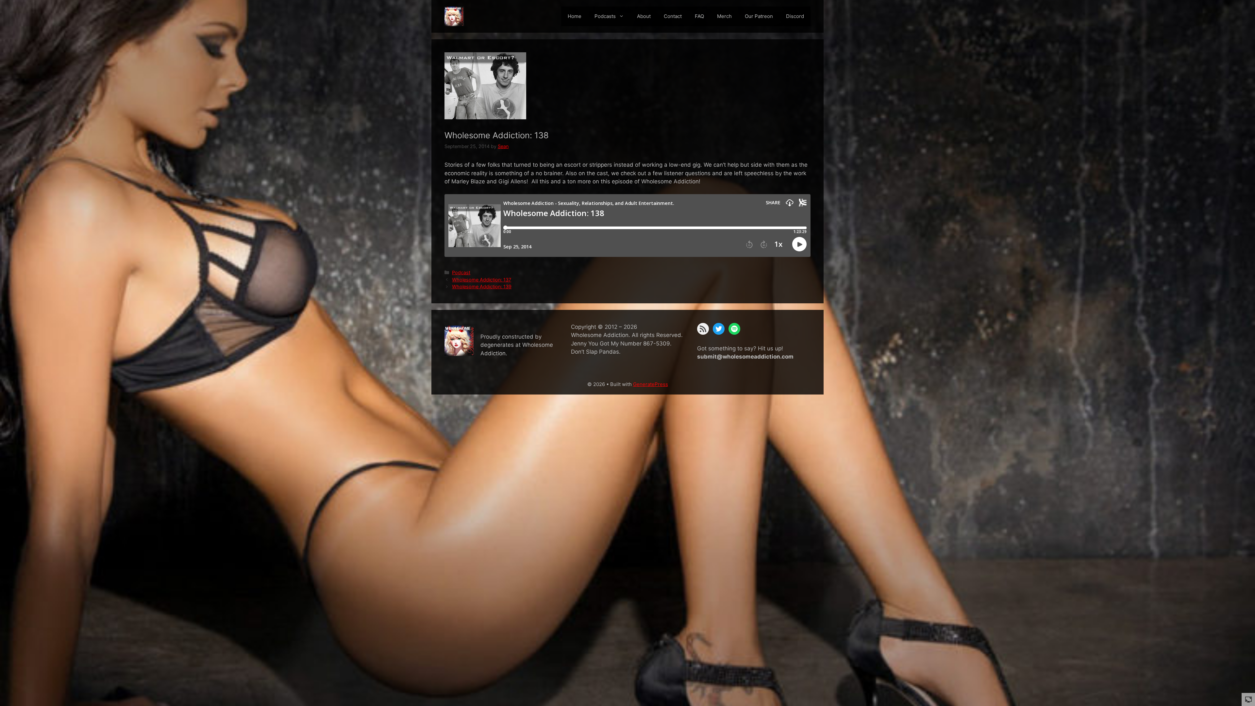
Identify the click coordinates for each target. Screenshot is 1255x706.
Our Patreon (759, 16)
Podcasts (605, 16)
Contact (673, 16)
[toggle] (1248, 699)
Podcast (461, 272)
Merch (724, 16)
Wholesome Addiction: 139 (481, 286)
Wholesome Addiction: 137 (481, 279)
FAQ (699, 16)
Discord (795, 16)
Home (574, 16)
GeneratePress (650, 384)
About (644, 16)
